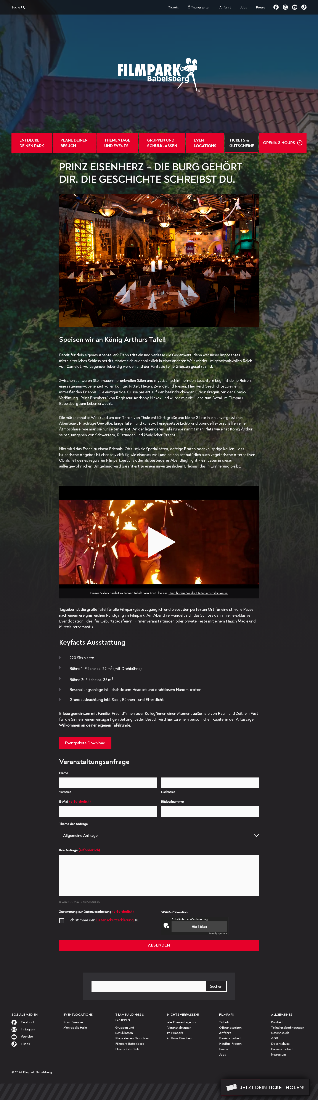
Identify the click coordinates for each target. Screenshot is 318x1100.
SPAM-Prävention (174, 912)
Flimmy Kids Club (127, 1049)
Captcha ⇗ (218, 933)
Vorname (65, 792)
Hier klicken (199, 927)
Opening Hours (279, 142)
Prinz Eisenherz (74, 1022)
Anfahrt (225, 7)
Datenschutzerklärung (115, 920)
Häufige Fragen (230, 1044)
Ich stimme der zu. (104, 920)
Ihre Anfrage (79, 850)
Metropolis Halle (75, 1028)
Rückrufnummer (172, 801)
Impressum (278, 1055)
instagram (287, 7)
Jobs (243, 7)
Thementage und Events (117, 143)
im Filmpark (175, 1033)
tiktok (304, 7)
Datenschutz (280, 1044)
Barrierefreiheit (230, 1038)
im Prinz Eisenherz (180, 1038)
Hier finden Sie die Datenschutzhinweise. (198, 593)
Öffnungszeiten (199, 7)
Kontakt (277, 1022)
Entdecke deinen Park (31, 143)
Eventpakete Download (85, 743)
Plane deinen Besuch (74, 143)
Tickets (173, 7)
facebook (278, 7)
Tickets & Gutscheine (241, 143)
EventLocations (205, 143)
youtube (296, 7)
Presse (260, 7)
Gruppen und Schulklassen (162, 143)
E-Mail (75, 801)
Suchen (216, 986)
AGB (274, 1038)
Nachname (168, 792)
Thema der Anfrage (73, 824)
